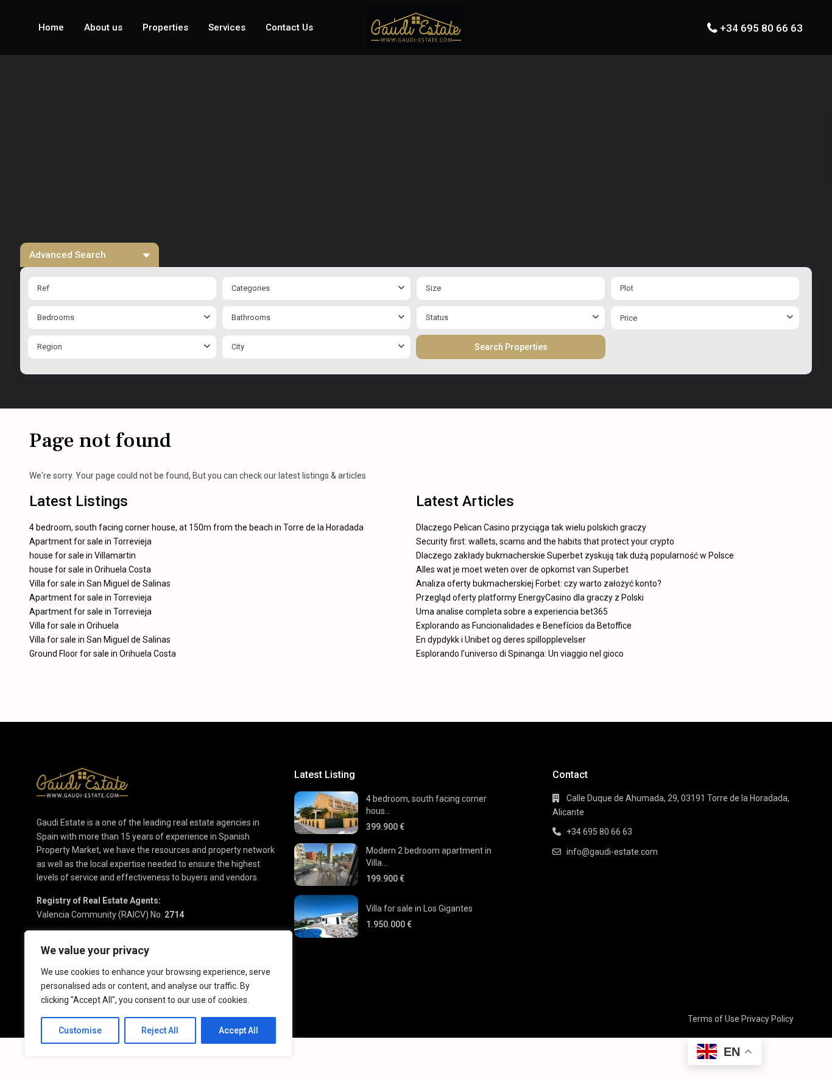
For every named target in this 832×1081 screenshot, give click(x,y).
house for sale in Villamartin (82, 555)
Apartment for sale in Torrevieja (90, 541)
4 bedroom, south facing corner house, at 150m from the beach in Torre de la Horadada (196, 527)
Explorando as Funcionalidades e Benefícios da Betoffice (524, 625)
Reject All (159, 1030)
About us (103, 27)
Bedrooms (55, 317)
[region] (158, 993)
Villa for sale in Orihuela (74, 625)
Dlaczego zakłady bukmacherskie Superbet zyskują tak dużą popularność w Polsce (575, 555)
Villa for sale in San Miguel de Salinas (100, 583)
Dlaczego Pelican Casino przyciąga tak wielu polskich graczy (531, 527)
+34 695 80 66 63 (761, 28)
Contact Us (289, 27)
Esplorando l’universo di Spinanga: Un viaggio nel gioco (520, 653)
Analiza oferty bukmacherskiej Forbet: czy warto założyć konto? (538, 583)
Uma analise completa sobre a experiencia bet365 (512, 611)
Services (226, 27)
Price (628, 318)
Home (51, 27)
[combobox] (316, 288)
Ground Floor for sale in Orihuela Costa (102, 653)
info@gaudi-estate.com (612, 852)
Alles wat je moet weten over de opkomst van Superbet (522, 569)
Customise (80, 1030)
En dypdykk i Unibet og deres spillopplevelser (501, 639)
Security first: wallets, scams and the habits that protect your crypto (545, 541)
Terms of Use (713, 1019)
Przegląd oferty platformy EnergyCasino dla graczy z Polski (530, 597)
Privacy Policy (767, 1019)
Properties (165, 27)
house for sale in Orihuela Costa (90, 569)
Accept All (238, 1030)
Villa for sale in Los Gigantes (419, 908)
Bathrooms (250, 317)
